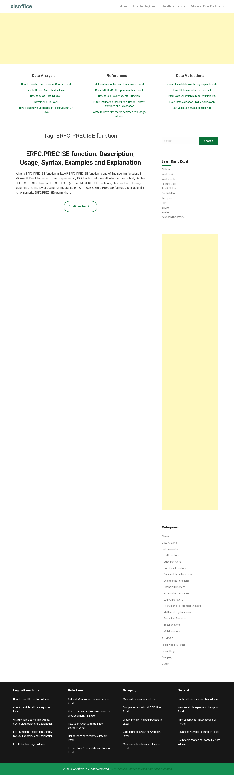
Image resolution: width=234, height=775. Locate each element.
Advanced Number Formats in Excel (198, 731)
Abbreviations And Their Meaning (150, 769)
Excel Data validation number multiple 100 (192, 95)
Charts (165, 536)
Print (164, 202)
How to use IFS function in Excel (31, 699)
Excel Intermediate (173, 6)
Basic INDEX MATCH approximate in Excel (119, 90)
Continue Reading (80, 206)
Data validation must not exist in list (192, 107)
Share (165, 207)
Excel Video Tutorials (174, 644)
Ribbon (166, 169)
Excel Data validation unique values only (192, 102)
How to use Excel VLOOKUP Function (119, 95)
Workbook (167, 174)
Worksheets (169, 179)
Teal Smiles (119, 769)
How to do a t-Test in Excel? (46, 95)
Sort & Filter (168, 193)
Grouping (167, 657)
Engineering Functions (176, 580)
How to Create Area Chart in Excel (46, 90)
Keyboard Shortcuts (173, 216)
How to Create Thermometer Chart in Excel (46, 84)
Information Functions (176, 593)
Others (166, 663)
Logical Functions (173, 599)
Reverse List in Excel (46, 102)
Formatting (168, 651)
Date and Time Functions (178, 574)
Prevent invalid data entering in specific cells (192, 84)
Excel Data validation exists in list (192, 90)
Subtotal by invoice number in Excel (198, 699)
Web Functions (172, 631)
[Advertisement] (117, 38)
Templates (168, 198)
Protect (166, 212)
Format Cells (169, 183)
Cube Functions (172, 561)
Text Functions (172, 624)
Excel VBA (167, 638)
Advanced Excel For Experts (207, 6)
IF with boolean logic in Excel (29, 744)
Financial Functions (174, 587)
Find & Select (169, 188)
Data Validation (170, 549)
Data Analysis (170, 542)
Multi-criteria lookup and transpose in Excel (119, 84)
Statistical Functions (175, 618)
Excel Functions (171, 555)
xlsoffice (78, 769)
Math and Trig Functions (177, 612)
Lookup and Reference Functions (182, 605)
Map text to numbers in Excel (139, 699)
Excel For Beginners (145, 6)
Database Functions (175, 568)
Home (123, 6)
